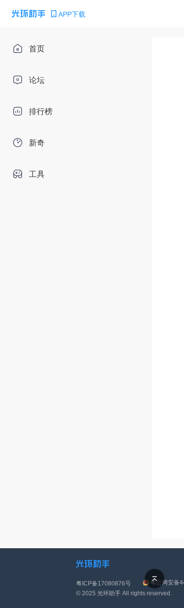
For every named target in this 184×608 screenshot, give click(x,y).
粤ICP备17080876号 (103, 583)
